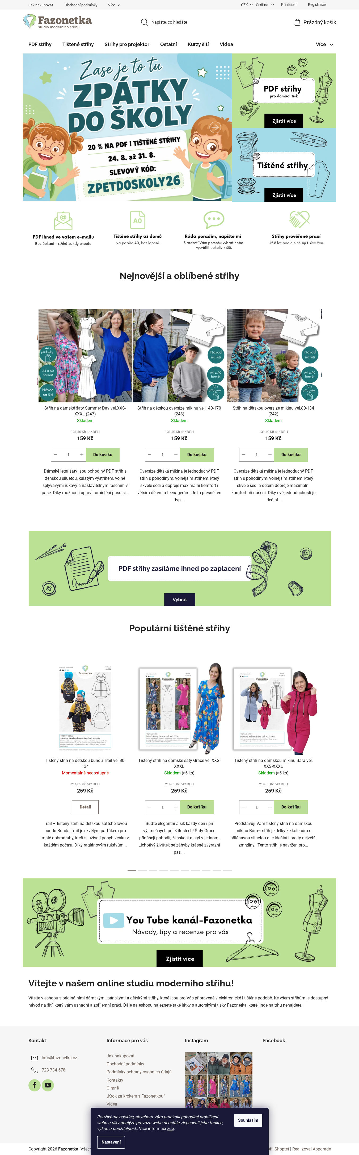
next (326, 412)
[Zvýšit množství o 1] (82, 454)
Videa (112, 1104)
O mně (113, 1088)
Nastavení (111, 1142)
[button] (39, 127)
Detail (85, 807)
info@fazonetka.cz (59, 1057)
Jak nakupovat (40, 5)
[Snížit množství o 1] (55, 454)
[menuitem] (40, 44)
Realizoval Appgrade (311, 1149)
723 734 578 (53, 1070)
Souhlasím (248, 1120)
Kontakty (115, 1080)
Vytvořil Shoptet (274, 1149)
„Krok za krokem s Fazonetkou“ (136, 1096)
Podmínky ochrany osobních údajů (139, 1071)
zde (170, 1128)
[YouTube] (48, 1085)
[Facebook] (34, 1085)
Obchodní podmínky (81, 5)
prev (32, 412)
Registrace (317, 4)
